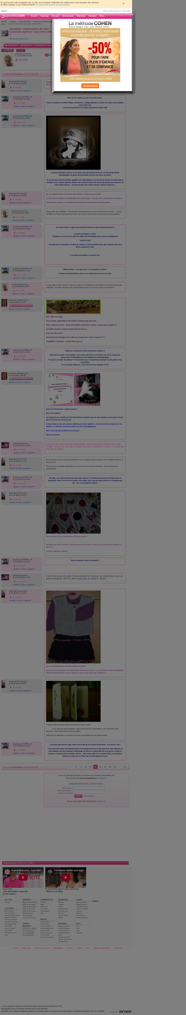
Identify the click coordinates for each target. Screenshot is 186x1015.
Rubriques (81, 16)
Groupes (55, 16)
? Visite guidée (126, 11)
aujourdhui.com (13, 16)
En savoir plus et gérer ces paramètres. (53, 5)
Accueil (34, 16)
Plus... (102, 16)
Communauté (68, 16)
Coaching (44, 16)
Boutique (92, 16)
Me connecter (115, 11)
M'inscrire (106, 11)
